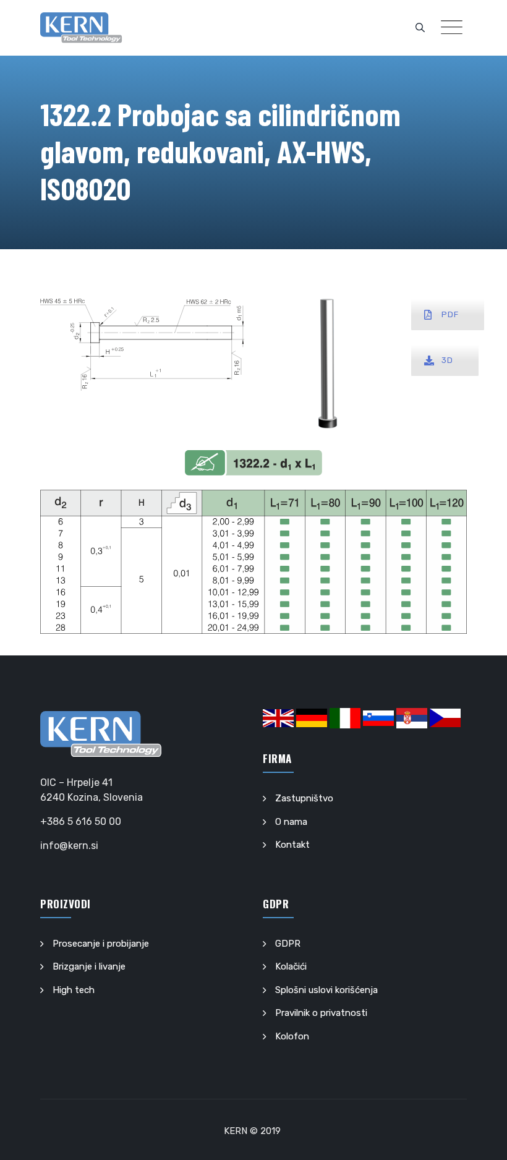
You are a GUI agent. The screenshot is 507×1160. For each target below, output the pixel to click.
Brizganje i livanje (89, 966)
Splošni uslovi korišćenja (326, 990)
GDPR (287, 943)
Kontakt (292, 844)
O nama (291, 821)
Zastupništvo (304, 798)
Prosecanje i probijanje (101, 943)
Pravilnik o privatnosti (321, 1012)
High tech (74, 990)
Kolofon (292, 1036)
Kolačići (291, 966)
